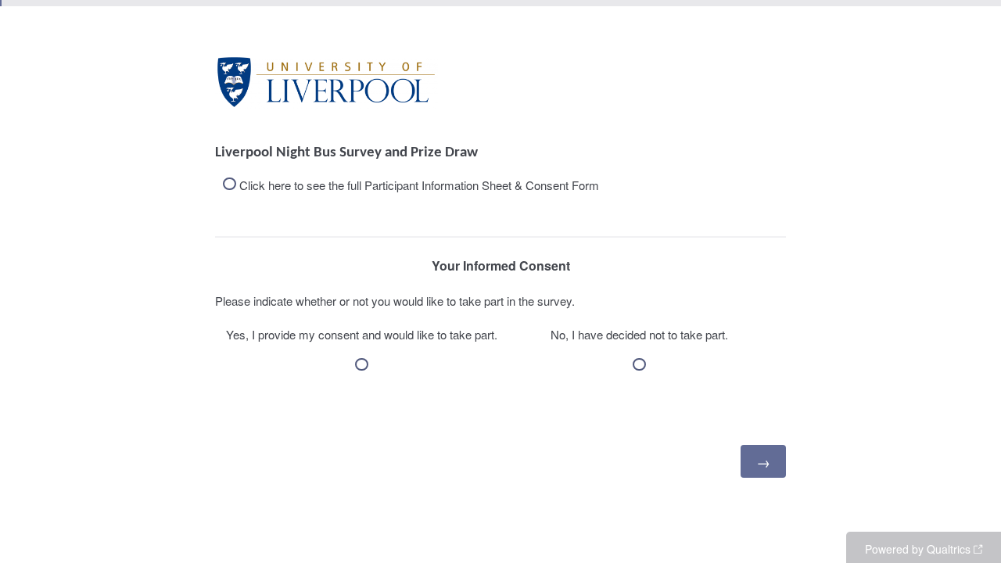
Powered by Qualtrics (918, 549)
